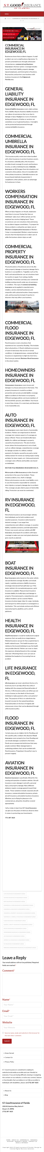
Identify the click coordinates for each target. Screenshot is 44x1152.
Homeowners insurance (13, 385)
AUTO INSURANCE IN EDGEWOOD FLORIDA (14, 893)
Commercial (24, 1140)
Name (6, 999)
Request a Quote (21, 1141)
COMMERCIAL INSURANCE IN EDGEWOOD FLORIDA (17, 909)
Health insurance (11, 635)
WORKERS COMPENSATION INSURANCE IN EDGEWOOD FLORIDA (20, 947)
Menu (7, 14)
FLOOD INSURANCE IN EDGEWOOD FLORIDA (15, 920)
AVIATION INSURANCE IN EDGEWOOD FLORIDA (15, 897)
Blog (6, 1095)
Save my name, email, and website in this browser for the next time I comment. (22, 1034)
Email (6, 1010)
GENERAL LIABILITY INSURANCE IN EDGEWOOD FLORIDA (18, 924)
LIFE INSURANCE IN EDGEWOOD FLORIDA (14, 936)
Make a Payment (22, 1142)
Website (7, 1022)
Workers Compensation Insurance (17, 229)
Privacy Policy (9, 1062)
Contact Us (9, 1057)
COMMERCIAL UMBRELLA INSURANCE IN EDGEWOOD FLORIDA (20, 916)
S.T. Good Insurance (30, 808)
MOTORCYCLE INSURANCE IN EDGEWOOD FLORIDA (16, 940)
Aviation (10, 1141)
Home (8, 1140)
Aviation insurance (11, 778)
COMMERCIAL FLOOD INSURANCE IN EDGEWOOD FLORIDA (18, 905)
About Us (8, 1091)
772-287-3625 (10, 818)
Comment (8, 970)
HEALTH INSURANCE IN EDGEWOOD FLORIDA (15, 928)
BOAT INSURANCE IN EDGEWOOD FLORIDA (14, 901)
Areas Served (9, 1053)
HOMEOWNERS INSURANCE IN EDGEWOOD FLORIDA (17, 932)
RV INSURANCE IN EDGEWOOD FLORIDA (14, 944)
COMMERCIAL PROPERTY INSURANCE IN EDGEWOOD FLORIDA (19, 913)
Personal (34, 1140)
